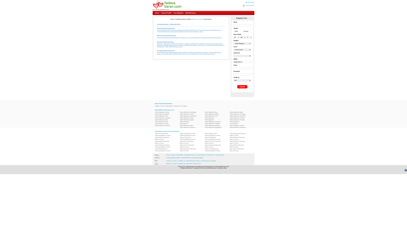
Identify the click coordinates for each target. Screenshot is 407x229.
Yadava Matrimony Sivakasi (187, 119)
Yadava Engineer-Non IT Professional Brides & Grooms (212, 134)
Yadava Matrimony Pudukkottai (238, 116)
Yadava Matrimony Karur (211, 112)
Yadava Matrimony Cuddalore (212, 123)
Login (172, 155)
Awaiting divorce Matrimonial (210, 38)
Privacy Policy (188, 163)
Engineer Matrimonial (175, 52)
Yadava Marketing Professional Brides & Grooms (238, 134)
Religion (157, 106)
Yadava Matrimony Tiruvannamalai (234, 122)
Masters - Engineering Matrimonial (189, 44)
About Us (169, 163)
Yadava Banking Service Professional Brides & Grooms (163, 149)
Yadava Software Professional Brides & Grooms (237, 142)
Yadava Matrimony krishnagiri (212, 125)
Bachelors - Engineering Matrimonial (167, 44)
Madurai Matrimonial (191, 30)
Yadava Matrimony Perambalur (237, 114)
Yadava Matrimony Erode (161, 121)
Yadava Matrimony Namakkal (187, 127)
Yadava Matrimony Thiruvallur (237, 119)
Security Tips (197, 163)
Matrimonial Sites (175, 24)
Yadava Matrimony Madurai (162, 114)
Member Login (249, 2)
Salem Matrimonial (214, 30)
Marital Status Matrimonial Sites (166, 35)
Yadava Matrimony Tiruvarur (237, 125)
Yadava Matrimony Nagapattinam (213, 127)
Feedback (180, 160)
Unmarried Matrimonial (163, 38)
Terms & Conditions (178, 163)
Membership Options (197, 157)
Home (157, 13)
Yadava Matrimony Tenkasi (187, 118)
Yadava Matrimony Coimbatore (163, 118)
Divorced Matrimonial (195, 38)
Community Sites (219, 155)
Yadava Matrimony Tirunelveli (162, 125)
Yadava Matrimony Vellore (186, 125)
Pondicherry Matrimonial (177, 30)
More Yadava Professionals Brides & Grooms (237, 149)
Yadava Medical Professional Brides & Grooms (237, 138)
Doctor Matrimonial (162, 52)
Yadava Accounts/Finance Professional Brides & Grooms (163, 134)
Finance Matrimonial (192, 54)
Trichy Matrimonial (203, 30)
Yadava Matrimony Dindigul (212, 114)
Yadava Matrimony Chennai (162, 112)
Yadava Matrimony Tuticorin (187, 114)
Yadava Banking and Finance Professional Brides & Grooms (163, 146)
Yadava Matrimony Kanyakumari (188, 116)
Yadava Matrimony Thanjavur (237, 118)
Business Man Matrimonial (164, 54)
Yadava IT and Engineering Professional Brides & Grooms (212, 149)
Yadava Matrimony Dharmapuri (213, 121)
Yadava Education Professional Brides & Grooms (188, 149)
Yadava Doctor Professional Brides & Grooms (187, 146)
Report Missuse (206, 160)
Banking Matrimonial (179, 54)
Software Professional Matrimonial (192, 52)
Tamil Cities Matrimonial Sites (166, 28)
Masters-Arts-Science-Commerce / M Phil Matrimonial (208, 45)
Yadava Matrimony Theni (211, 116)
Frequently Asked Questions (192, 160)
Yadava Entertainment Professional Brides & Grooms (212, 138)
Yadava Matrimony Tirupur (162, 123)
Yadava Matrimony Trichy (161, 116)
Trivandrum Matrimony (193, 32)
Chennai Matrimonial (163, 30)
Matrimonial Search (190, 155)
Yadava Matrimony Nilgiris (236, 112)
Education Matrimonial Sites (165, 42)
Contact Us (169, 160)
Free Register (178, 13)
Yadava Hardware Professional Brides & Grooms (213, 146)
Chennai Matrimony (163, 24)
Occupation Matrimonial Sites (166, 51)
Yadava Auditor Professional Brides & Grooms (162, 142)
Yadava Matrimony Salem (161, 119)
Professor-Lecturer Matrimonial (212, 52)
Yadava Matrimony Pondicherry (238, 127)
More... (202, 32)
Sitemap (214, 160)
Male (236, 31)
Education (176, 106)
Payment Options (201, 155)
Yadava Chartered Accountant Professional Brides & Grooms (187, 134)
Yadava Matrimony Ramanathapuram (209, 118)
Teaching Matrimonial (205, 54)
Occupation (184, 106)
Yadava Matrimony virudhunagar (188, 112)
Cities (162, 106)
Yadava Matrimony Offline (173, 157)
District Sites (210, 155)
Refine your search (197, 19)
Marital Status (168, 106)
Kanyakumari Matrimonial (178, 32)
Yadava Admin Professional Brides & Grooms (162, 138)
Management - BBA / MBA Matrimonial (168, 47)
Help (175, 160)
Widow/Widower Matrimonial (179, 38)
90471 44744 (250, 5)
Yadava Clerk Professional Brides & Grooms (186, 142)
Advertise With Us (186, 157)
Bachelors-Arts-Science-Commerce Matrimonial (178, 45)
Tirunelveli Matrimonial (163, 32)
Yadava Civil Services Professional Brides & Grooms (187, 138)
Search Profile (166, 13)
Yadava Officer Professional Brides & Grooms (237, 146)
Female (246, 31)
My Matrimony (191, 13)
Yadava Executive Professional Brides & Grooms (213, 142)
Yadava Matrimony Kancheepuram (184, 122)
